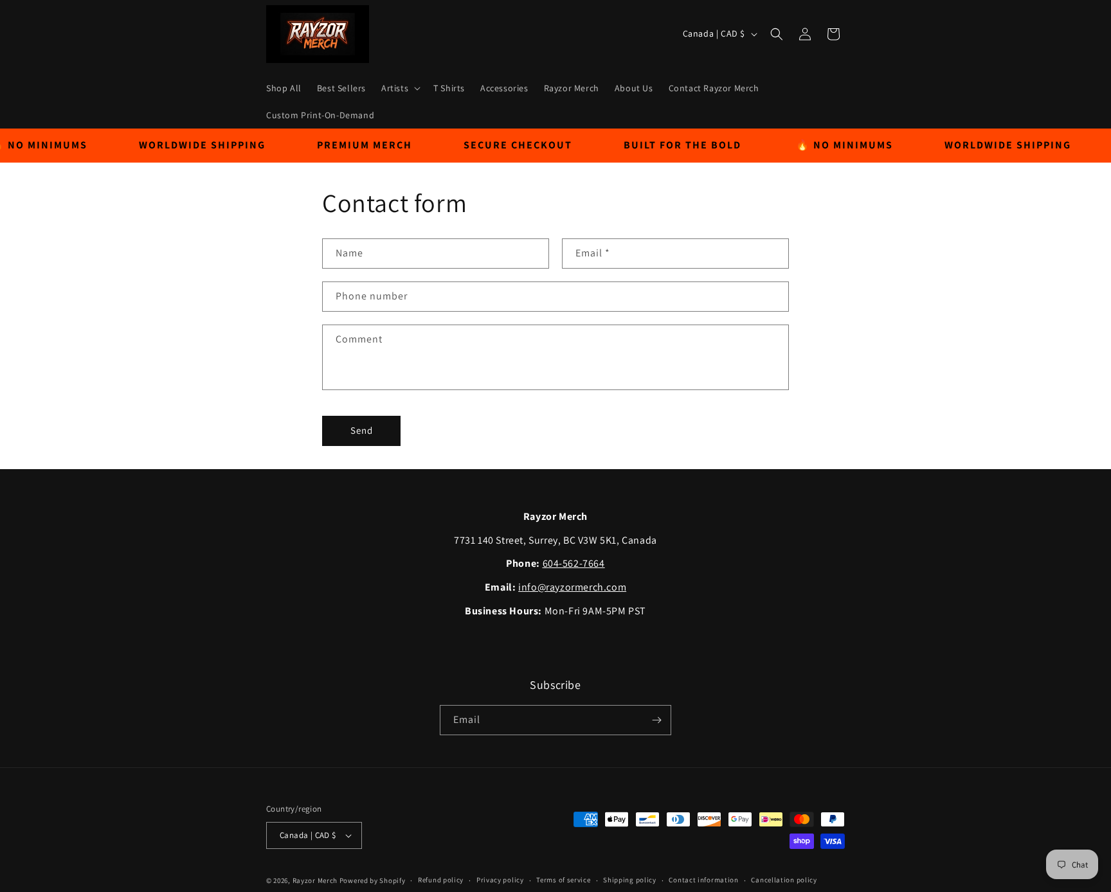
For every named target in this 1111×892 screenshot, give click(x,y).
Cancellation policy (784, 879)
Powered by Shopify (372, 880)
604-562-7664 (574, 563)
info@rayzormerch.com (572, 587)
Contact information (703, 879)
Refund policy (441, 879)
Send (361, 430)
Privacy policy (500, 879)
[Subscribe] (656, 720)
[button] (400, 88)
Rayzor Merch (315, 880)
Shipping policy (629, 879)
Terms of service (563, 879)
